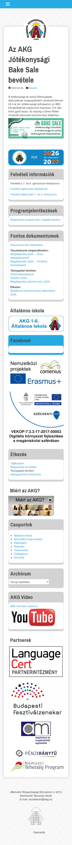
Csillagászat (21, 554)
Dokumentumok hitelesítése (26, 245)
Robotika (19, 546)
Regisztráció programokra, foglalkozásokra (35, 219)
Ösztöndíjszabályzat (22, 274)
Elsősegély (20, 543)
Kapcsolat (39, 832)
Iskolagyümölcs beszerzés (25, 474)
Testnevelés (21, 550)
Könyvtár (19, 557)
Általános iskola (23, 535)
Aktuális (33, 87)
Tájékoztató (17, 463)
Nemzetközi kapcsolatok (28, 539)
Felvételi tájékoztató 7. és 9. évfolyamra (33, 194)
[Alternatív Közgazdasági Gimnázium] (36, 29)
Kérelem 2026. (19, 278)
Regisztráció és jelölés (23, 467)
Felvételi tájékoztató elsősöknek (28, 189)
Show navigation (8, 4)
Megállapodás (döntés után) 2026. (30, 281)
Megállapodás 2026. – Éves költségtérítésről (26, 255)
